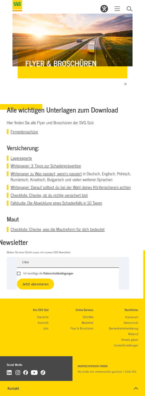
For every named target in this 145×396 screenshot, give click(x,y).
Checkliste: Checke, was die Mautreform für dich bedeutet (58, 229)
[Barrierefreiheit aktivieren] (104, 8)
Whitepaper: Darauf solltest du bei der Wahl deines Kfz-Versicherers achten (71, 187)
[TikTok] (43, 372)
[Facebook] (25, 372)
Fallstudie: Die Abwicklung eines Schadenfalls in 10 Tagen (56, 202)
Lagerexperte (21, 157)
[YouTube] (34, 372)
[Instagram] (17, 372)
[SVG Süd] (17, 5)
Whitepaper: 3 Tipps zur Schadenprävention (46, 165)
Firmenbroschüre (24, 131)
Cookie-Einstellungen (126, 345)
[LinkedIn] (9, 372)
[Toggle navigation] (117, 8)
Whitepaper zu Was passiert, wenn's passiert (46, 173)
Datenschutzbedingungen (58, 273)
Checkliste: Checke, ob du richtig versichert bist (49, 194)
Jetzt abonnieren (35, 284)
